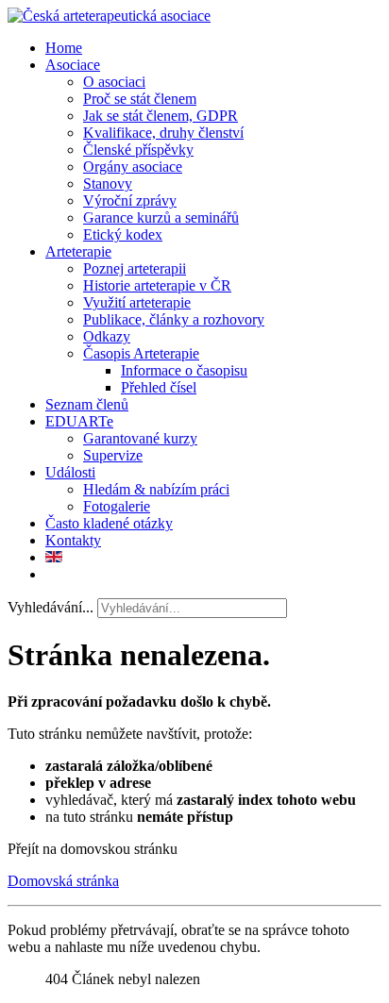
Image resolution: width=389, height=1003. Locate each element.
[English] (53, 557)
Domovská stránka (63, 881)
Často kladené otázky (109, 523)
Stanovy (107, 184)
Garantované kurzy (140, 438)
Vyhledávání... (50, 607)
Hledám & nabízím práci (156, 489)
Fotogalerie (116, 506)
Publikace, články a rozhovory (173, 319)
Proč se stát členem (139, 99)
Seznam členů (86, 404)
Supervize (113, 455)
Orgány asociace (132, 167)
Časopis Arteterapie (141, 353)
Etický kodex (122, 234)
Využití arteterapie (137, 302)
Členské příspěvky (138, 150)
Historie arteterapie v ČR (157, 285)
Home (63, 48)
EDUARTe (79, 421)
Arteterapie (78, 251)
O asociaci (114, 82)
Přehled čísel (158, 387)
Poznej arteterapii (134, 268)
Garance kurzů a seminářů (161, 217)
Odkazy (106, 336)
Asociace (72, 65)
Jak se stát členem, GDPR (160, 116)
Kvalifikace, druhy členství (163, 133)
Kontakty (73, 540)
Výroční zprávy (130, 200)
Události (70, 472)
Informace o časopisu (184, 370)
